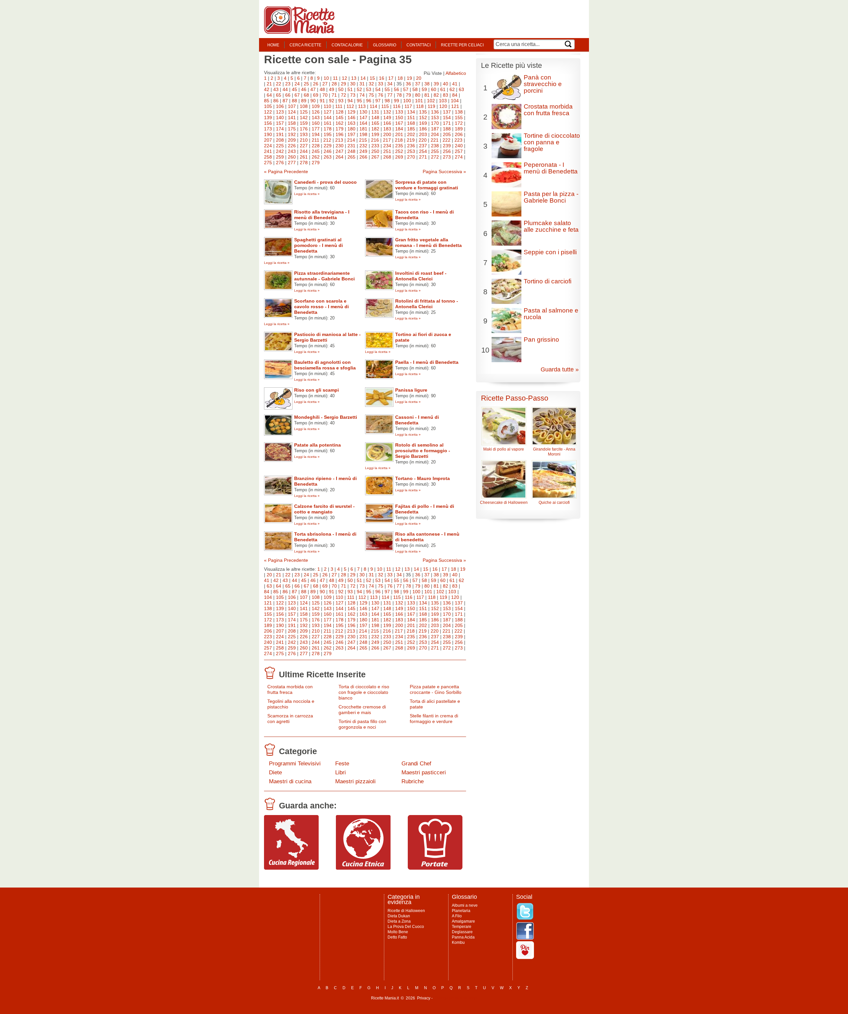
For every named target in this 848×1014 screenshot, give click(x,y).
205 (447, 134)
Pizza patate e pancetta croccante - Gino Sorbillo (435, 689)
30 (352, 83)
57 (405, 89)
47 (313, 89)
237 (423, 145)
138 (459, 112)
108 (304, 106)
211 (315, 140)
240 (459, 145)
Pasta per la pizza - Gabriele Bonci (551, 197)
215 (363, 140)
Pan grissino (541, 339)
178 (328, 128)
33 (380, 83)
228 (316, 145)
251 (387, 151)
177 (316, 128)
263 (328, 157)
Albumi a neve (465, 905)
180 (351, 128)
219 (411, 140)
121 (455, 106)
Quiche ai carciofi (554, 502)
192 (292, 134)
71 (334, 95)
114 (373, 106)
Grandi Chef (416, 763)
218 (399, 140)
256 (447, 151)
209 (292, 140)
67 (297, 95)
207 (268, 140)
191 (280, 134)
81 (427, 95)
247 (340, 151)
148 (375, 117)
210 (304, 140)
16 (381, 78)
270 (411, 157)
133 (399, 112)
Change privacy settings (455, 998)
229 (328, 145)
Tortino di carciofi (547, 281)
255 (435, 151)
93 (341, 100)
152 (423, 117)
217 (387, 140)
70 (325, 95)
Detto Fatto (397, 937)
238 (435, 145)
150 (399, 117)
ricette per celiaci (462, 45)
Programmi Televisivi (295, 763)
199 (375, 134)
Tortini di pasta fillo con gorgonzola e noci (362, 724)
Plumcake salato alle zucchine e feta (551, 226)
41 (454, 83)
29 (343, 83)
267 (375, 157)
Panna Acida (463, 937)
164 (363, 123)
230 (340, 145)
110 (327, 106)
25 (306, 83)
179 (340, 128)
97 (378, 100)
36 (408, 83)
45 (294, 89)
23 (288, 83)
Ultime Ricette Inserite (322, 674)
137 (447, 112)
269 (399, 157)
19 (409, 78)
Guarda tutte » (560, 369)
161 (328, 123)
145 (340, 117)
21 (269, 83)
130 (363, 112)
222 (446, 140)
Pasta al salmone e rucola (551, 313)
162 (340, 123)
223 (458, 140)
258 (268, 157)
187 (435, 128)
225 (280, 145)
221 (435, 140)
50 (341, 89)
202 (411, 134)
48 (322, 89)
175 (292, 128)
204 (435, 134)
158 (292, 123)
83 (445, 95)
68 (306, 95)
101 (419, 100)
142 (304, 117)
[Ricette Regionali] (291, 868)
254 (423, 151)
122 (268, 112)
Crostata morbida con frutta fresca (290, 689)
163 (351, 123)
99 (396, 100)
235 (399, 145)
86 (276, 100)
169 (423, 123)
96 (368, 100)
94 (350, 100)
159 (304, 123)
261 (304, 157)
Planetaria (461, 910)
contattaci (418, 45)
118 (420, 106)
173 (268, 128)
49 (331, 89)
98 (387, 100)
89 (303, 100)
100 (407, 100)
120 (443, 106)
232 (363, 145)
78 (399, 95)
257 (459, 151)
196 (340, 134)
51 (350, 89)
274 (459, 157)
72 (343, 95)
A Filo (457, 916)
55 (387, 89)
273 (447, 157)
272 (435, 157)
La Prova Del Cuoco (406, 926)
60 (433, 89)
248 (351, 151)
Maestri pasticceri (423, 772)
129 (351, 112)
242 (280, 151)
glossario (384, 45)
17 (391, 78)
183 (387, 128)
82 (436, 95)
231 (351, 145)
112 (350, 106)
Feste (342, 763)
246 (328, 151)
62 (452, 89)
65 (278, 95)
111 (339, 106)
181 (363, 128)
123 (280, 112)
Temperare (461, 926)
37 (417, 83)
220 (423, 140)
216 (375, 140)
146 (351, 117)
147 (363, 117)
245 (316, 151)
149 (387, 117)
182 (375, 128)
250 (375, 151)
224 (268, 145)
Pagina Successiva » (444, 171)
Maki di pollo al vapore (503, 449)
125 (304, 112)
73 (352, 95)
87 (285, 100)
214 (351, 140)
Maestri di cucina (290, 781)
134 (411, 112)
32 (371, 83)
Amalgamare (463, 921)
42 (266, 89)
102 (431, 100)
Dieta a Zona (399, 921)
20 (418, 78)
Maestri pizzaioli (355, 781)
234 (387, 145)
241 (268, 151)
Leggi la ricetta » (307, 194)
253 (411, 151)
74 (362, 95)
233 (375, 145)
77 (390, 95)
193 (304, 134)
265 (351, 157)
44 (285, 89)
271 (423, 157)
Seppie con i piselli (550, 252)
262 (316, 157)
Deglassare (462, 932)
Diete (275, 772)
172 (459, 123)
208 (280, 140)
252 (399, 151)
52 (359, 89)
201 (399, 134)
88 (294, 100)
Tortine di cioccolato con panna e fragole (552, 142)
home (273, 45)
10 (326, 78)
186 (423, 128)
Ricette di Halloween (406, 910)
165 (375, 123)
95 (359, 100)
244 (304, 151)
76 (380, 95)
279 (316, 162)
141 (292, 117)
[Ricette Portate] (435, 868)
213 (339, 140)
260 (292, 157)
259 (280, 157)
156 (268, 123)
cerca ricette (305, 45)
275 (268, 162)
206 (459, 134)
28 (334, 83)
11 (335, 78)
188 (447, 128)
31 (362, 83)
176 (304, 128)
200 (387, 134)
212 (327, 140)
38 (427, 83)
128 (340, 112)
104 (455, 100)
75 (371, 95)
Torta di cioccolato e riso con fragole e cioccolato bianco (364, 692)
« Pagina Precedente (286, 171)
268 (387, 157)
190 (268, 134)
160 (316, 123)
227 (304, 145)
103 (443, 100)
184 (399, 128)
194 (316, 134)
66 (288, 95)
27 (325, 83)
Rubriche (412, 781)
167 (399, 123)
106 (280, 106)
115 (385, 106)
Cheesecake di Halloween (504, 502)
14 (363, 78)
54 (378, 89)
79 (408, 95)
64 (269, 95)
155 (459, 117)
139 (268, 117)
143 (316, 117)
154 (447, 117)
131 (375, 112)
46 (303, 89)
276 (280, 162)
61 (443, 89)
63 (461, 89)
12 (344, 78)
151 (411, 117)
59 (424, 89)
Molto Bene (398, 932)
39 (436, 83)
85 (266, 100)
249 (363, 151)
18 (400, 78)
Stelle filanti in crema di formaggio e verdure (434, 718)
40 (445, 83)
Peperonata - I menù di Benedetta (551, 168)
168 (411, 123)
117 (408, 106)
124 (292, 112)
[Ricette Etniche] (363, 868)
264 (340, 157)
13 (353, 78)
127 (328, 112)
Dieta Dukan (399, 916)
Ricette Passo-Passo (514, 398)
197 (351, 134)
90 (313, 100)
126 (316, 112)
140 (280, 117)
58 (415, 89)
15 (372, 78)
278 (304, 162)
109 (316, 106)
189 (459, 128)
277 (292, 162)
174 (280, 128)
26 (315, 83)
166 (387, 123)
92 (331, 100)
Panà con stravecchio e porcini (543, 84)
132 (387, 112)
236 (411, 145)
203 (423, 134)
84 (454, 95)
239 (447, 145)
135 (423, 112)
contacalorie (347, 45)
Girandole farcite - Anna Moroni (554, 452)
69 (315, 95)
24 (297, 83)
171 (447, 123)
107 (292, 106)
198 (363, 134)
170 (435, 123)
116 (396, 106)
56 (396, 89)
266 (363, 157)
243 (292, 151)
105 (268, 106)
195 (328, 134)
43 (276, 89)
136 (435, 112)
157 (280, 123)
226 (292, 145)
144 (328, 117)
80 (417, 95)
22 (278, 83)
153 (435, 117)
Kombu (458, 942)
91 (322, 100)
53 (368, 89)
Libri (340, 772)
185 (411, 128)
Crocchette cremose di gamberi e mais (362, 709)
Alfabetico (456, 73)
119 (431, 106)
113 (362, 106)
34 (390, 83)
